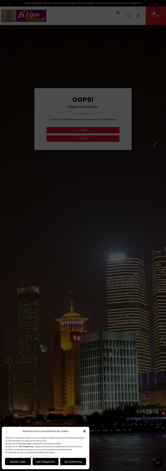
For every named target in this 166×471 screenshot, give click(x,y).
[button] (84, 431)
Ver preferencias (73, 461)
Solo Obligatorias (45, 461)
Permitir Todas (18, 461)
